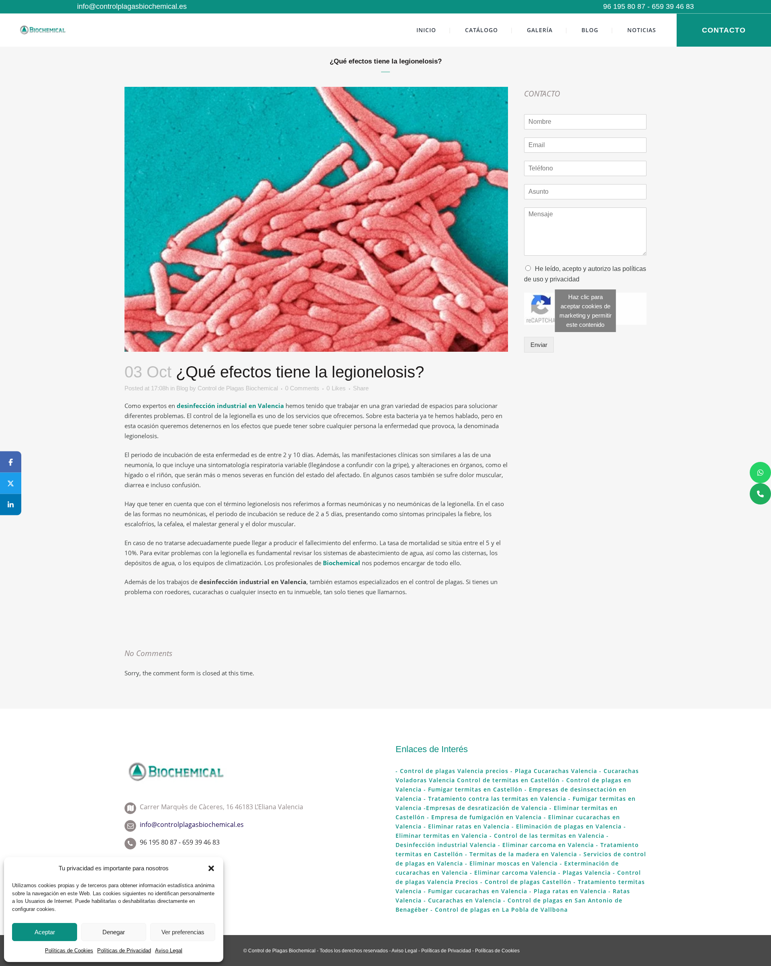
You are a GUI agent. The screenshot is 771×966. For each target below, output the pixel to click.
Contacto (724, 30)
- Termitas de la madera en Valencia (520, 854)
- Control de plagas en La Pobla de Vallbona (498, 909)
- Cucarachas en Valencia (461, 900)
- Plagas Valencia (583, 872)
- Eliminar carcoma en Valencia (546, 845)
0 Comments (302, 388)
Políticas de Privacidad (124, 951)
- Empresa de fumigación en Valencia (483, 817)
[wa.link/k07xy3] (760, 472)
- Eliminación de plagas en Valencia (566, 826)
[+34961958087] (760, 494)
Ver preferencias (182, 932)
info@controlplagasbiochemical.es (132, 6)
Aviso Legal (168, 951)
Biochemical (341, 563)
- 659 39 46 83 (669, 6)
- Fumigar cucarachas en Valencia (474, 891)
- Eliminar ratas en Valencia (466, 826)
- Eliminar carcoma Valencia (512, 872)
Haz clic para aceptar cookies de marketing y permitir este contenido (585, 310)
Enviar (538, 344)
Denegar (113, 932)
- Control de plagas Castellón (524, 882)
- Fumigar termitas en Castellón (473, 789)
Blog (182, 388)
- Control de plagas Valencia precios (452, 771)
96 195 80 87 (624, 6)
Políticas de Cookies (69, 951)
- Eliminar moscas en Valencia (511, 863)
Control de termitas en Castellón (508, 780)
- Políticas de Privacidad (444, 951)
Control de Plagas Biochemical (238, 388)
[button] (211, 868)
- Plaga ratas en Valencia (566, 891)
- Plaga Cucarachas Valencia (552, 771)
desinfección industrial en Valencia (230, 406)
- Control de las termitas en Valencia (548, 835)
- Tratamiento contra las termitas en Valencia (495, 798)
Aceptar (45, 932)
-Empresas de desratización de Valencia (486, 808)
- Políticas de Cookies (495, 951)
